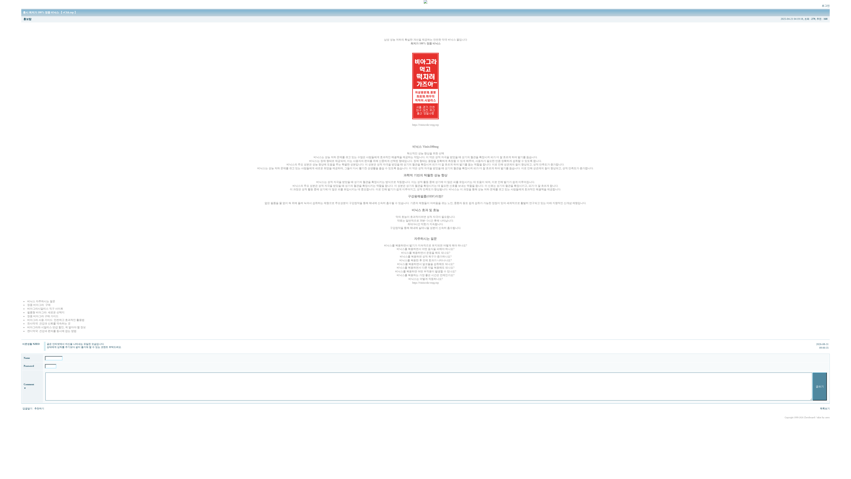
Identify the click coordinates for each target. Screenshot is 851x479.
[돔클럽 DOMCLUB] (425, 2)
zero (827, 417)
